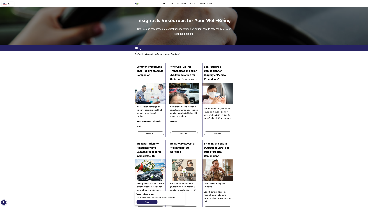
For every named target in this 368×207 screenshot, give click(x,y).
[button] (4, 202)
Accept (147, 202)
